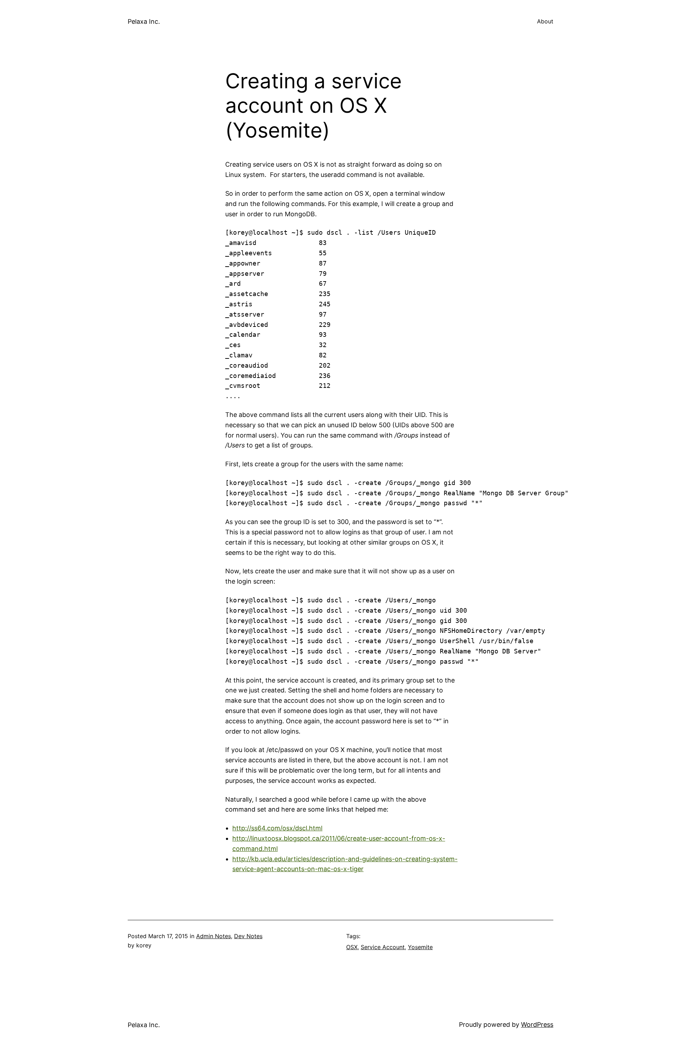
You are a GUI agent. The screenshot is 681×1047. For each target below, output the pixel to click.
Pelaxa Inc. (144, 21)
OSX (352, 947)
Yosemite (420, 947)
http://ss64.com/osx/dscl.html (277, 828)
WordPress (537, 1024)
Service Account (383, 947)
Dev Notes (248, 936)
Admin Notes (213, 936)
